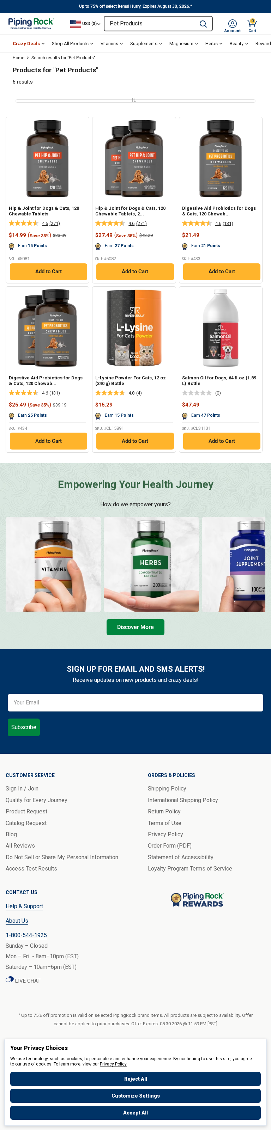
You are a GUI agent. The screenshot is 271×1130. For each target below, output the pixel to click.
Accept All (135, 1113)
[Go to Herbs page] (151, 564)
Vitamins (109, 43)
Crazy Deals (26, 43)
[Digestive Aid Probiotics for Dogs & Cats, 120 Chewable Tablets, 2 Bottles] (47, 328)
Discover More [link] (135, 627)
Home (18, 57)
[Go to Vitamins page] (53, 564)
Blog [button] (11, 834)
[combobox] (149, 24)
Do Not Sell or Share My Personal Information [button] (62, 857)
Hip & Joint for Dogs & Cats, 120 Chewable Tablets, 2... (130, 211)
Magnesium (181, 43)
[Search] (203, 24)
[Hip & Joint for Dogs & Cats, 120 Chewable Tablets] (47, 158)
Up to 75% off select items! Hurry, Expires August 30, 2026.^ (135, 6)
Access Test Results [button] (31, 868)
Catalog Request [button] (26, 823)
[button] (232, 23)
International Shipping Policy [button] (183, 800)
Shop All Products (70, 43)
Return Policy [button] (164, 811)
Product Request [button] (26, 811)
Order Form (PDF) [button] (170, 845)
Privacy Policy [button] (165, 834)
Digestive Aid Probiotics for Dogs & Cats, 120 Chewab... (219, 211)
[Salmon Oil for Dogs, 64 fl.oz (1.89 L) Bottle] (220, 328)
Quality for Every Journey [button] (36, 800)
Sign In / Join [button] (22, 788)
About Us (17, 920)
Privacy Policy (113, 1064)
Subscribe (23, 727)
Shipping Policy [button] (167, 788)
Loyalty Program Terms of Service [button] (190, 868)
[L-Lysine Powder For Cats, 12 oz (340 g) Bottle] (134, 328)
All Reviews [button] (20, 845)
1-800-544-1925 (26, 935)
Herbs (211, 43)
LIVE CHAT (27, 981)
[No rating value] (198, 393)
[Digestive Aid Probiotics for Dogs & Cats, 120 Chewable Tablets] (220, 158)
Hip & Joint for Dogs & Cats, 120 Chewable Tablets (44, 211)
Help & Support (24, 906)
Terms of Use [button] (164, 823)
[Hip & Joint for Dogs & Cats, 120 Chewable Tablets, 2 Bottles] (134, 158)
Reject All (135, 1079)
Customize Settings (136, 1096)
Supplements (143, 43)
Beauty (236, 43)
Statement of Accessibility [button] (180, 857)
